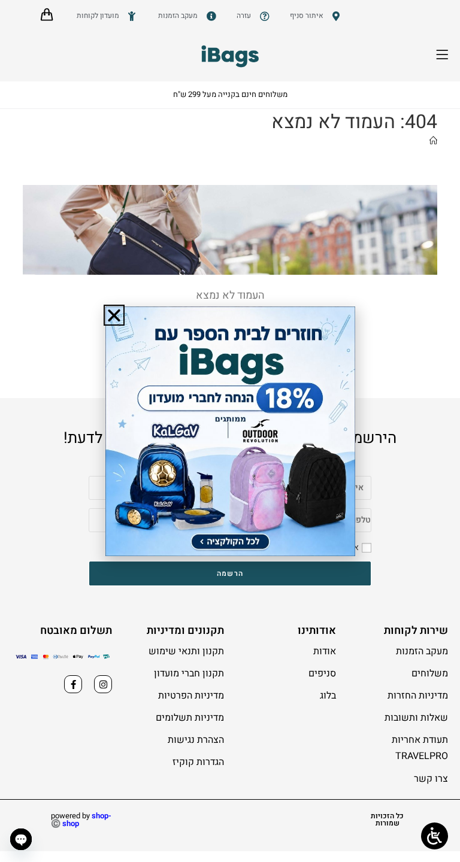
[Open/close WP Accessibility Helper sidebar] (434, 835)
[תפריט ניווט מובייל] (449, 57)
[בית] (433, 141)
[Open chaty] (21, 839)
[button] (114, 315)
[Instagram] (103, 684)
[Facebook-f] (73, 684)
